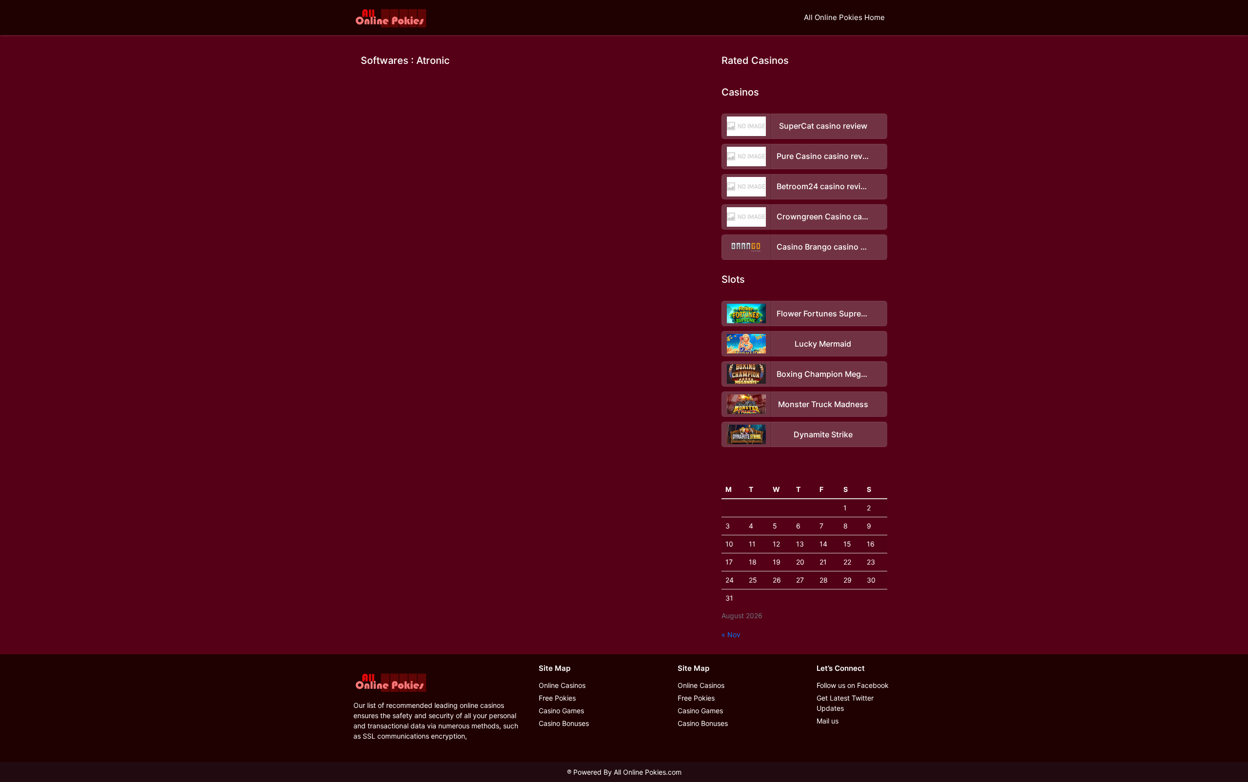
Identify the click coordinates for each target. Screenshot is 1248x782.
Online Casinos (562, 685)
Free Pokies (557, 698)
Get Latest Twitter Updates (845, 703)
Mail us (827, 721)
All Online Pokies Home (844, 17)
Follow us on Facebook (853, 685)
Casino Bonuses (564, 723)
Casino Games (561, 710)
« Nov (731, 634)
